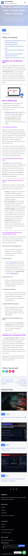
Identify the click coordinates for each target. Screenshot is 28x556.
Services (3, 524)
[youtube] (13, 489)
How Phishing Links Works (11, 44)
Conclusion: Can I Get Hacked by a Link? (15, 57)
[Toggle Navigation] (25, 2)
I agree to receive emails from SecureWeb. (12, 547)
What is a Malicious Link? (11, 42)
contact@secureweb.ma (7, 540)
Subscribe (21, 545)
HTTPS (11, 264)
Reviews (3, 510)
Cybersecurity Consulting (7, 515)
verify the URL (12, 262)
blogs (4, 30)
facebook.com (14, 273)
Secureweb (9, 1)
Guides (7, 414)
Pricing (2, 526)
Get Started (4, 512)
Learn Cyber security (6, 532)
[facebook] (10, 489)
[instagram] (16, 489)
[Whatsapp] (24, 552)
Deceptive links (13, 112)
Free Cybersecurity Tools (7, 529)
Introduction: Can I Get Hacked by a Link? (15, 40)
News (7, 445)
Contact (3, 507)
